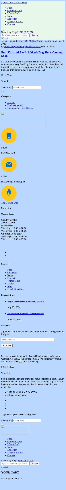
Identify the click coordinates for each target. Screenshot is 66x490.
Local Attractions (15, 289)
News (10, 16)
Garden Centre (14, 10)
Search (34, 35)
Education (12, 18)
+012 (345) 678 (25, 32)
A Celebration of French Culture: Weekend (25, 313)
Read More (6, 75)
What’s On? (13, 13)
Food (9, 7)
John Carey (9, 46)
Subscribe (6, 345)
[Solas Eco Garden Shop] (14, 2)
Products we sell (15, 105)
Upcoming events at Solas (28, 46)
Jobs (9, 286)
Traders (11, 283)
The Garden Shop (10, 202)
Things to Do (13, 281)
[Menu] (2, 30)
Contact (11, 24)
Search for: (6, 87)
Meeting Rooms (15, 21)
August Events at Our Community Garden (25, 301)
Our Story (12, 272)
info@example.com (16, 395)
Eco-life (11, 102)
